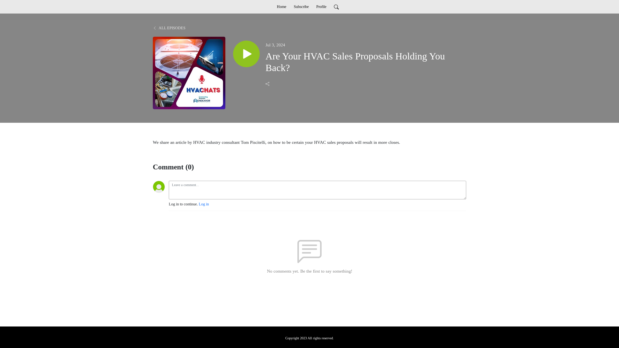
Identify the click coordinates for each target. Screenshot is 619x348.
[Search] (336, 7)
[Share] (268, 83)
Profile (321, 7)
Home (281, 7)
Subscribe (301, 7)
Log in (204, 204)
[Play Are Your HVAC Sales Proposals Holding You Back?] (246, 54)
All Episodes (171, 28)
